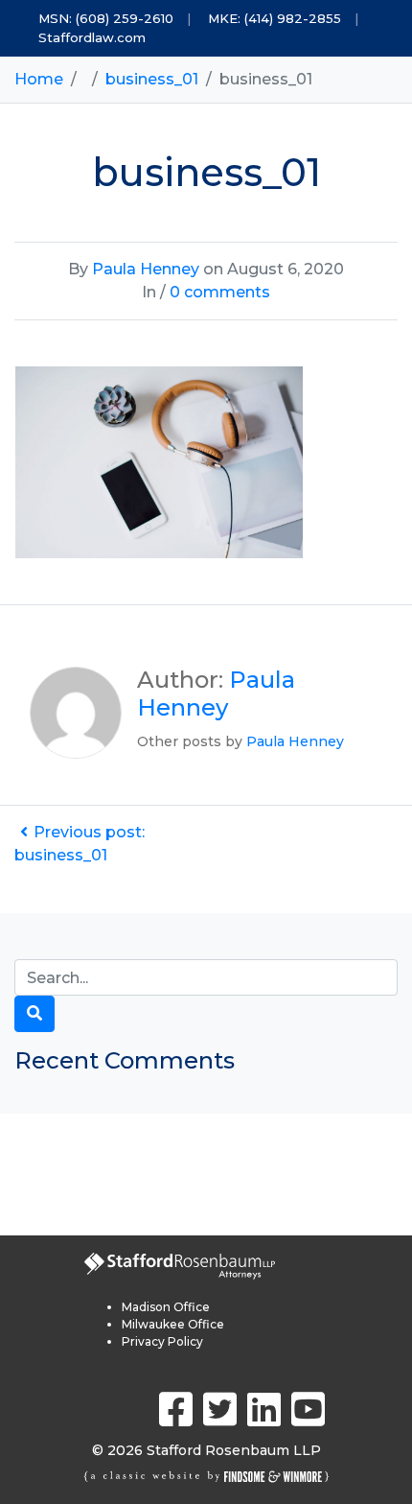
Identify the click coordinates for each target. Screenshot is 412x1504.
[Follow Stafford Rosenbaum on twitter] (220, 1409)
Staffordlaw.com (92, 37)
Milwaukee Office (173, 1324)
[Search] (34, 1014)
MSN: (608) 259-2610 (105, 18)
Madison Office (166, 1307)
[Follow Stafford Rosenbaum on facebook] (176, 1409)
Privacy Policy (162, 1341)
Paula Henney (145, 269)
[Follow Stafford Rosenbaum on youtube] (308, 1409)
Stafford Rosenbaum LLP (234, 1450)
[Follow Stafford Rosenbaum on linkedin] (264, 1409)
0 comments (220, 292)
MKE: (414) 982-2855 (274, 18)
